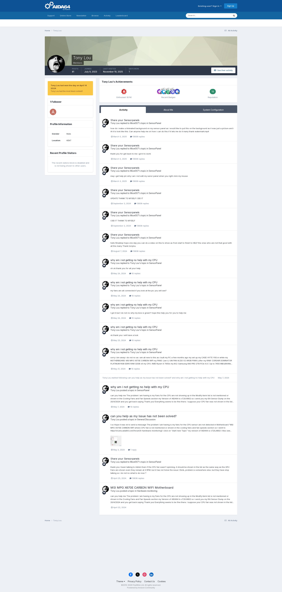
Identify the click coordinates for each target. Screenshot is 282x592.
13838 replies (138, 136)
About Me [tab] (168, 110)
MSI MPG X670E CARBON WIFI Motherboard (141, 487)
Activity (107, 15)
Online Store (65, 15)
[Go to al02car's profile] (53, 112)
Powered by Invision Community (141, 588)
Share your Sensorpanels (124, 120)
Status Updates (220, 15)
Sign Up (230, 6)
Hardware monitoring (147, 491)
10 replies (135, 273)
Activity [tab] (123, 110)
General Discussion (146, 419)
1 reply (133, 450)
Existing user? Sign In (209, 6)
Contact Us (149, 581)
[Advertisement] (141, 548)
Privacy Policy (134, 581)
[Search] (234, 15)
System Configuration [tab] (213, 110)
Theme (120, 581)
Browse (95, 15)
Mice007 (134, 123)
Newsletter (81, 15)
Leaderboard (122, 15)
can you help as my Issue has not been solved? (149, 378)
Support (51, 15)
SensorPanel (155, 123)
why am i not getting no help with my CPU (133, 260)
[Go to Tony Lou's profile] (105, 122)
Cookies (162, 581)
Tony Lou (115, 123)
